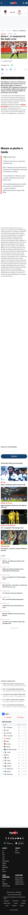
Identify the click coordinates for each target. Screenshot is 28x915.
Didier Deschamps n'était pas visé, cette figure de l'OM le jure (13, 570)
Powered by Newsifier (14, 909)
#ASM (23, 184)
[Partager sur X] (6, 69)
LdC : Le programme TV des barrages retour (14, 578)
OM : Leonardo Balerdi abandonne (13, 599)
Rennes (3, 482)
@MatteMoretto (15, 184)
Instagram (23, 903)
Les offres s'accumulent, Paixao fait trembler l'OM (13, 622)
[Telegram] (10, 69)
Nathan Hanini (8, 61)
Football (23, 900)
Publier (14, 456)
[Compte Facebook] (8, 838)
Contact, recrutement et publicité (15, 894)
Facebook (14, 905)
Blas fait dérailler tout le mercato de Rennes (13, 614)
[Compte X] (6, 838)
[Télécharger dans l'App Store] (19, 843)
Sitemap (22, 905)
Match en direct (7, 903)
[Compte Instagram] (11, 838)
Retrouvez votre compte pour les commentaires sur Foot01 (15, 897)
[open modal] (26, 3)
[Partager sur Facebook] (2, 69)
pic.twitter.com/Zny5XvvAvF (13, 186)
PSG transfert (15, 900)
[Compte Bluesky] (20, 838)
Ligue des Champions (8, 525)
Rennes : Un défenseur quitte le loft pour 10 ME (13, 562)
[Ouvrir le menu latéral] (1, 3)
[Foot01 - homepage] (14, 3)
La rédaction (6, 900)
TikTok (7, 905)
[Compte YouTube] (18, 838)
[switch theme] (24, 3)
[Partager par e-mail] (2, 73)
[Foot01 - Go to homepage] (14, 833)
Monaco (3, 34)
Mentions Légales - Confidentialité (14, 892)
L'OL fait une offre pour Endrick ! (12, 593)
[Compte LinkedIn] (13, 838)
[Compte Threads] (23, 838)
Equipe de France (6, 503)
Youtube (16, 903)
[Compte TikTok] (16, 838)
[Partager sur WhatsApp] (11, 65)
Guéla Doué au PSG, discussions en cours (13, 606)
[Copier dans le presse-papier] (14, 69)
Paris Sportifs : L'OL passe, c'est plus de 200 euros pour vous (14, 586)
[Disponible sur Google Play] (9, 843)
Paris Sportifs (5, 546)
